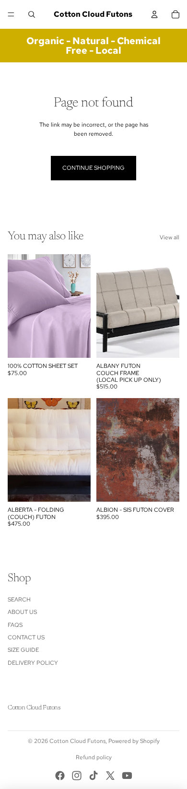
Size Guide (23, 650)
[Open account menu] (154, 14)
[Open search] (31, 14)
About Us (22, 612)
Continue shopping (93, 168)
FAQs (15, 625)
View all (169, 237)
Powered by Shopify (134, 741)
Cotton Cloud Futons (77, 741)
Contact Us (26, 637)
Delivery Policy (33, 663)
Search (19, 599)
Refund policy (94, 757)
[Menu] (11, 14)
